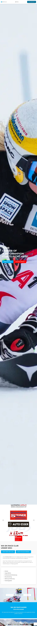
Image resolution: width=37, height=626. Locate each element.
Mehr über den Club (8, 551)
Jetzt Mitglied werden (23, 551)
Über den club (8, 261)
